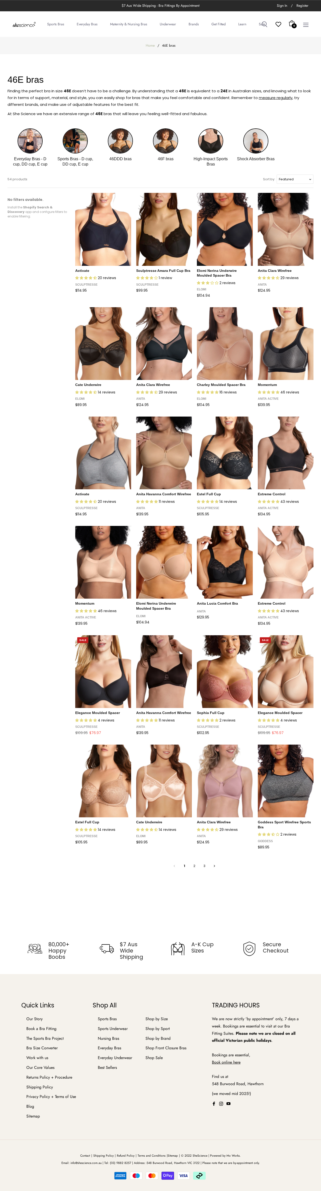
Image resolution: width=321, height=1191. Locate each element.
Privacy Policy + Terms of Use (51, 1096)
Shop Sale (154, 1058)
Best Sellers (107, 1067)
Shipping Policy (39, 1087)
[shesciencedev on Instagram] (221, 1103)
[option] (53, 950)
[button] (86, 277)
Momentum (267, 385)
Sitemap (33, 1116)
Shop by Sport (157, 1028)
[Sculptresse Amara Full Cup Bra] (164, 229)
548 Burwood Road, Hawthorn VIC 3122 (173, 1163)
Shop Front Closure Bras (165, 1048)
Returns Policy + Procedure (49, 1077)
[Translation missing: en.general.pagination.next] (214, 865)
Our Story (34, 1019)
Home (150, 45)
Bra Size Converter (42, 1048)
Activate (82, 271)
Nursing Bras (108, 1038)
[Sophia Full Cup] (225, 671)
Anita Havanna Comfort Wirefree (163, 494)
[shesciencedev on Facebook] (214, 1103)
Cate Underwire (88, 385)
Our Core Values (40, 1067)
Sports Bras (107, 1019)
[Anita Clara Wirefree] (286, 229)
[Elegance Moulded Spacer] (103, 671)
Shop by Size (156, 1019)
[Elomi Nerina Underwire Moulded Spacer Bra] (225, 229)
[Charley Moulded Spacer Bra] (225, 343)
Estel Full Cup (209, 494)
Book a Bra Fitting (41, 1028)
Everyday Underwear (115, 1058)
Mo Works (233, 1155)
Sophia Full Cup (210, 713)
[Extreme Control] (286, 453)
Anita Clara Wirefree (275, 271)
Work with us (37, 1058)
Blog (30, 1106)
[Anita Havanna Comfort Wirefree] (164, 453)
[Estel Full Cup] (225, 453)
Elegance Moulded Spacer (97, 713)
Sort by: (269, 179)
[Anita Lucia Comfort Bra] (225, 562)
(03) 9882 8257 (120, 1163)
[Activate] (103, 229)
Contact (85, 1155)
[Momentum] (286, 343)
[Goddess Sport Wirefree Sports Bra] (286, 781)
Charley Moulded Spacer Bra (221, 385)
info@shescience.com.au (86, 1163)
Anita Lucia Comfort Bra (217, 603)
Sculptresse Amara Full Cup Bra (163, 271)
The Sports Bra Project (45, 1038)
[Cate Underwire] (103, 343)
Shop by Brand (158, 1038)
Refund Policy (125, 1155)
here (236, 1062)
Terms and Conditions (152, 1155)
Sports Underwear (113, 1028)
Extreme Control (271, 494)
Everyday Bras (109, 1048)
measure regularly (275, 97)
